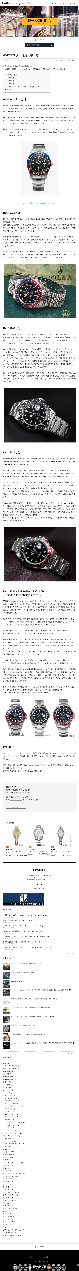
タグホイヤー (9, 1154)
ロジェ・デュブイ (10, 1208)
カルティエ (8, 1152)
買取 (6, 1063)
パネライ (8, 1157)
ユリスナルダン (9, 1211)
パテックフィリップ (11, 1136)
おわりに (8, 90)
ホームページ (56, 3)
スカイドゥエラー (10, 1114)
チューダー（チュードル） (13, 1163)
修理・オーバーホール (12, 1235)
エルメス (7, 1214)
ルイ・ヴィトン (9, 1219)
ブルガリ (7, 1171)
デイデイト (9, 1119)
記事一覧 (41, 40)
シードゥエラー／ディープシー (15, 1106)
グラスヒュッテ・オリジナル (13, 1230)
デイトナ (8, 1093)
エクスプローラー (11, 1101)
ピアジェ (7, 1184)
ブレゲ (6, 1187)
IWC (6, 1160)
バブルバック (9, 1130)
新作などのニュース (11, 1068)
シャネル (7, 1179)
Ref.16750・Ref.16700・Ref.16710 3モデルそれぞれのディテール (26, 87)
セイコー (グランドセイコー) (14, 1173)
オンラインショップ (69, 3)
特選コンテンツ (9, 1082)
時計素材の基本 (9, 1079)
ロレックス (60, 60)
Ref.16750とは (9, 78)
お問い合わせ (16, 807)
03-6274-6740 (14, 792)
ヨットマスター (10, 1103)
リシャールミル (9, 1200)
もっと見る (71, 953)
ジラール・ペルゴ (10, 1222)
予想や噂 (7, 1074)
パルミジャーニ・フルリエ (13, 1192)
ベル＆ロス (8, 1197)
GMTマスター (70, 60)
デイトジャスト (10, 1117)
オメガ (7, 1149)
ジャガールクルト (10, 1176)
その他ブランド (9, 1232)
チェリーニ (8, 1128)
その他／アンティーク (12, 1133)
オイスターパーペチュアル (14, 1122)
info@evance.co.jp (16, 800)
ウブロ (6, 1146)
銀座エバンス (11, 787)
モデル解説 (8, 1085)
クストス (7, 1224)
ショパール (8, 1181)
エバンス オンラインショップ (17, 797)
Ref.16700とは (9, 81)
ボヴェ (6, 1227)
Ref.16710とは (9, 84)
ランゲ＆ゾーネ (9, 1141)
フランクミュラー (10, 1195)
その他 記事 (8, 1087)
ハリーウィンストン (11, 1206)
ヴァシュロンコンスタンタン (14, 1144)
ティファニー (8, 1216)
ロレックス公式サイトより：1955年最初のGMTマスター (39, 203)
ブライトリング (9, 1165)
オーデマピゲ (9, 1138)
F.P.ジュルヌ (8, 1203)
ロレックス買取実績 (12, 1066)
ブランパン (8, 1189)
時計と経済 (8, 1071)
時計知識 (8, 1076)
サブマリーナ (9, 1095)
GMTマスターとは (11, 75)
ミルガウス (9, 1111)
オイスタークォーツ (11, 1125)
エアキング (9, 1109)
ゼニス (6, 1168)
